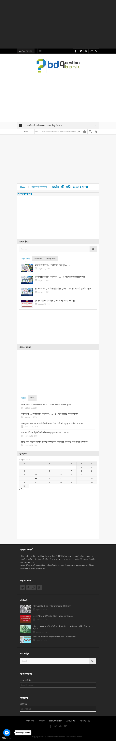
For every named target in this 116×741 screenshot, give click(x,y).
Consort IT (79, 736)
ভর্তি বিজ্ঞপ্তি (38, 258)
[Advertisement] (66, 26)
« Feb (21, 489)
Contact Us (85, 721)
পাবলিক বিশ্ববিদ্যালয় (39, 187)
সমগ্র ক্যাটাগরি (25, 680)
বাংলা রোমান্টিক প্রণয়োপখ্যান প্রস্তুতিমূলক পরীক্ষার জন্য (52, 606)
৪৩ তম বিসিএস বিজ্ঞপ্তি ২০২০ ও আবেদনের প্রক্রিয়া (55, 300)
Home (22, 187)
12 (49, 475)
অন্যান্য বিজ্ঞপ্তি (51, 258)
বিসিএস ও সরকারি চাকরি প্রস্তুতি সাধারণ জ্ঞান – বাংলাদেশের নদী (54, 636)
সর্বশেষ (32, 398)
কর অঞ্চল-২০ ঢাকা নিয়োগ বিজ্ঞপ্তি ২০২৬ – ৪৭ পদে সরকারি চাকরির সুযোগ (63, 288)
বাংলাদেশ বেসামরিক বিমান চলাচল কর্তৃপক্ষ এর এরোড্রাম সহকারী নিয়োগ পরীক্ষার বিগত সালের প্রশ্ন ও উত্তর (61, 131)
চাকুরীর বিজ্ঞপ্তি (26, 258)
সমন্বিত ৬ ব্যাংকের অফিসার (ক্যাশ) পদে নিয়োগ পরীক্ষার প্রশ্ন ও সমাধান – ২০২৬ (52, 423)
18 (36, 478)
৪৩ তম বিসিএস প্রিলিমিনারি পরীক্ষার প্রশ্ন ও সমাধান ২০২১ (53, 616)
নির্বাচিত (24, 398)
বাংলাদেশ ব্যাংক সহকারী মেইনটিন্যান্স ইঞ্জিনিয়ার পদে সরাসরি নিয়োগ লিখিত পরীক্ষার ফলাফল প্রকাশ (63, 627)
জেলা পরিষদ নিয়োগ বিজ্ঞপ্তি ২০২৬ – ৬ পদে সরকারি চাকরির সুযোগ (60, 277)
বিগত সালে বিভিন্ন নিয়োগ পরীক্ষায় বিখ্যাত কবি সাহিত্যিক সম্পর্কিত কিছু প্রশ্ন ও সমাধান (54, 442)
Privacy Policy (55, 721)
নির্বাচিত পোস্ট (30, 721)
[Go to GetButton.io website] (6, 738)
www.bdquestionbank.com (56, 736)
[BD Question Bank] (58, 65)
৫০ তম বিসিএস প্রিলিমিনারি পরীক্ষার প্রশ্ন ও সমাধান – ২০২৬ (44, 432)
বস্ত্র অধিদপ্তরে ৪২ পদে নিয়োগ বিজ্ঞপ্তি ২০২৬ (52, 265)
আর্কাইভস (23, 704)
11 (36, 475)
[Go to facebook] (6, 732)
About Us (70, 721)
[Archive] (84, 131)
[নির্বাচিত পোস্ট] (79, 131)
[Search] (90, 131)
